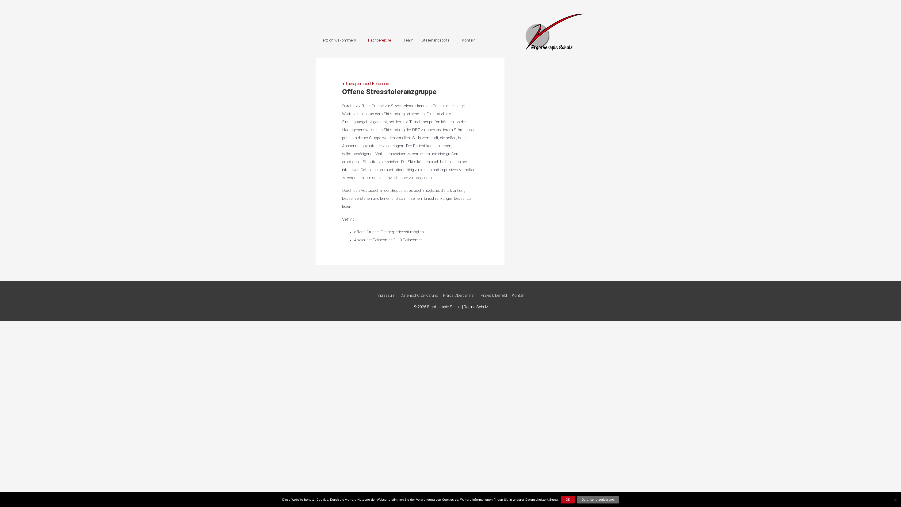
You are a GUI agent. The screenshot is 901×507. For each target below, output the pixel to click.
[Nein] (895, 499)
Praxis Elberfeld (494, 295)
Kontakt (469, 40)
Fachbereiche (379, 40)
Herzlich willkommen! (338, 40)
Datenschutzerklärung (419, 295)
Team (408, 40)
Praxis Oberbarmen (459, 295)
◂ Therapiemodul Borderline (365, 83)
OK (568, 499)
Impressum (385, 295)
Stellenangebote (435, 40)
